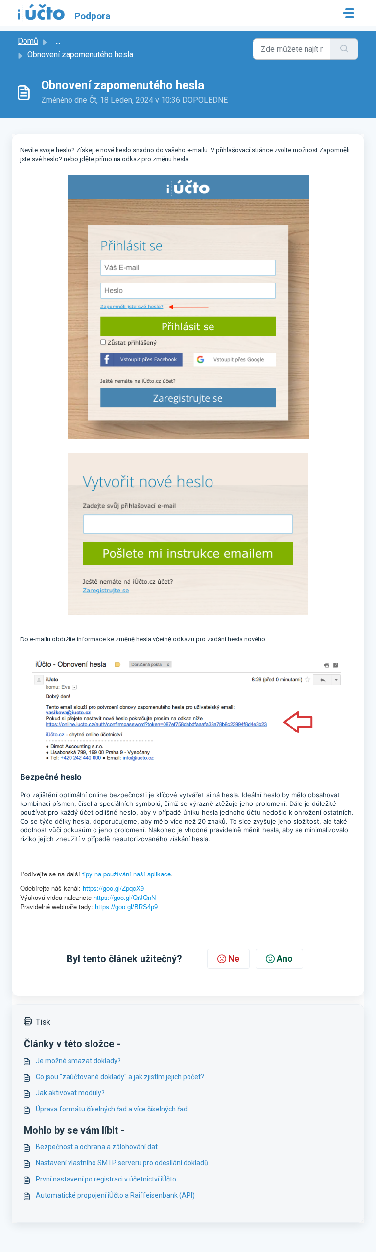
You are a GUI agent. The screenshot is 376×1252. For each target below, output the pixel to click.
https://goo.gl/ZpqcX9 (113, 888)
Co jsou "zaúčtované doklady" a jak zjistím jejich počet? (120, 1077)
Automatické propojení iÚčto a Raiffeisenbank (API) (115, 1195)
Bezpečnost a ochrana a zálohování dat (97, 1147)
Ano (285, 958)
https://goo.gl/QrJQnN (125, 897)
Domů (28, 41)
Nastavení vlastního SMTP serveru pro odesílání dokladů (122, 1163)
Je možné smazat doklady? (78, 1060)
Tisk (43, 1022)
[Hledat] (344, 49)
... (58, 41)
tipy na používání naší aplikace (126, 873)
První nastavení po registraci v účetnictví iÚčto (106, 1179)
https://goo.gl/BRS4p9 (126, 907)
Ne (233, 958)
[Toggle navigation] (348, 13)
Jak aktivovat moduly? (70, 1093)
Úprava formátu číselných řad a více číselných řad (112, 1109)
